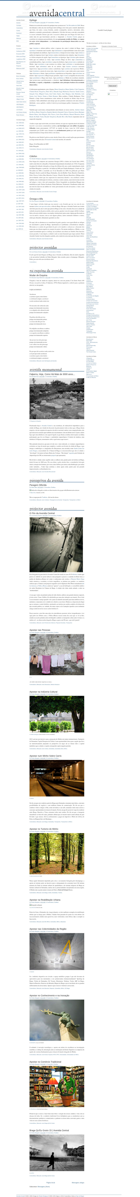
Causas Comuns (90, 72)
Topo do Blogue (80, 1196)
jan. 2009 (18, 153)
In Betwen (89, 273)
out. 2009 (18, 128)
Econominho (89, 86)
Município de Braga (91, 121)
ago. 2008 (19, 167)
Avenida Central (72, 37)
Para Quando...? (90, 134)
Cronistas (18, 25)
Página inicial (50, 1183)
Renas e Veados (90, 324)
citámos (81, 53)
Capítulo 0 (89, 367)
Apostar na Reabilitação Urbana (45, 900)
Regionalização (90, 323)
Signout (88, 348)
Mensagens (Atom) (44, 1186)
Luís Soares (19, 109)
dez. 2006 (19, 223)
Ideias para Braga (20, 56)
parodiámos (36, 78)
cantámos (67, 69)
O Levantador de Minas (92, 376)
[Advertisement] (93, 186)
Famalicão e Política (91, 89)
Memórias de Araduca (91, 117)
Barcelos (47, 988)
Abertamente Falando (91, 51)
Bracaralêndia (89, 61)
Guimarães (51, 748)
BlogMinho (89, 59)
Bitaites (88, 227)
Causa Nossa (89, 232)
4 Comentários (51, 158)
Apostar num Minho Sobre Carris (45, 756)
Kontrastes (89, 283)
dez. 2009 (19, 122)
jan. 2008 (18, 187)
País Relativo (89, 307)
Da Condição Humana (92, 81)
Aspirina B (89, 225)
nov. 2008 (18, 159)
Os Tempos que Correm (92, 304)
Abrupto (88, 214)
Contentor (88, 78)
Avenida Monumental (50, 471)
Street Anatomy (90, 350)
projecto (53, 455)
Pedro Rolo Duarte (91, 308)
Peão (87, 312)
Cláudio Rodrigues (34, 734)
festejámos (81, 55)
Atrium (88, 56)
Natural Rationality (91, 345)
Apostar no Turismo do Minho (44, 829)
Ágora (87, 169)
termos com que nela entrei (42, 206)
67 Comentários (50, 22)
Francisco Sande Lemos (77, 92)
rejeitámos (33, 50)
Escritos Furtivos (90, 259)
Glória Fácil (89, 265)
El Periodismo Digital (91, 371)
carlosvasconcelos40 (35, 876)
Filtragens (88, 91)
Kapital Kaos (89, 281)
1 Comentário (48, 376)
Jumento (88, 280)
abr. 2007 (18, 212)
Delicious (18, 38)
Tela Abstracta (90, 155)
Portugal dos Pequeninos (92, 316)
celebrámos (69, 64)
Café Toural (89, 69)
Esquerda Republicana (92, 260)
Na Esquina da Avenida (51, 360)
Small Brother (89, 329)
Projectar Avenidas (60, 622)
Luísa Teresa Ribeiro (62, 114)
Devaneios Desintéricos (92, 251)
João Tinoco (51, 114)
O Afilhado (89, 294)
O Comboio (89, 297)
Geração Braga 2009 (91, 99)
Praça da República (91, 318)
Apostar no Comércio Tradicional (45, 1062)
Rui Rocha (69, 117)
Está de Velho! (90, 88)
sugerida (71, 453)
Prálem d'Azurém (90, 141)
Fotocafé (88, 96)
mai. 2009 (18, 142)
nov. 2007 (18, 192)
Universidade (63, 1054)
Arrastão (88, 224)
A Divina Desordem (91, 49)
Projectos (18, 65)
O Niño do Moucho (91, 377)
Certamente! (89, 233)
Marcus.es (89, 374)
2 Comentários (49, 694)
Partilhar (57, 22)
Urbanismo (63, 921)
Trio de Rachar (90, 158)
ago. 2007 (19, 201)
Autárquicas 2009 (20, 51)
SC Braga (67, 988)
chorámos (73, 57)
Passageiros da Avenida (56, 500)
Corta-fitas (89, 240)
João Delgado (43, 114)
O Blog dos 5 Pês (90, 123)
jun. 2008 (18, 173)
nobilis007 (33, 1042)
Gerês (49, 892)
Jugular (88, 278)
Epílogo (33, 20)
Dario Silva (19, 85)
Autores (18, 22)
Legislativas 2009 (20, 59)
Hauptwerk (89, 268)
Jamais (88, 276)
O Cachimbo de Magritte (92, 296)
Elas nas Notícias (90, 254)
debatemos (36, 73)
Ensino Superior (49, 1054)
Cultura (46, 748)
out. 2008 (18, 161)
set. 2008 (18, 164)
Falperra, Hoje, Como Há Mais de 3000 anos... (52, 374)
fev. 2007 (18, 217)
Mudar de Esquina (38, 275)
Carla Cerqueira (79, 89)
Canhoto (88, 230)
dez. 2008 (19, 156)
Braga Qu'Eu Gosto (50, 1123)
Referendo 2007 (20, 68)
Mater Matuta (89, 115)
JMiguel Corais (20, 99)
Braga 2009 (89, 62)
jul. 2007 (18, 203)
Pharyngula (89, 347)
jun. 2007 (18, 206)
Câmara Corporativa (91, 243)
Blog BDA (88, 57)
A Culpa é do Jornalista (92, 48)
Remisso (88, 144)
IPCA (54, 1054)
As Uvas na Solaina (91, 363)
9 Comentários (49, 758)
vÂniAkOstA (33, 1109)
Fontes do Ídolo (90, 93)
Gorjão (88, 267)
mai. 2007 (18, 209)
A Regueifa (89, 358)
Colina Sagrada (90, 75)
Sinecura (88, 152)
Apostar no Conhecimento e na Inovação (49, 995)
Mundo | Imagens (90, 120)
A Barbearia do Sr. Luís (92, 204)
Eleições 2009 (90, 256)
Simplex (88, 328)
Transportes (66, 500)
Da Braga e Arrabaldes (92, 80)
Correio (18, 30)
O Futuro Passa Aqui (91, 125)
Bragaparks (89, 67)
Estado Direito (90, 262)
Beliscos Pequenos (91, 364)
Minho (65, 748)
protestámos (44, 69)
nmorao (32, 798)
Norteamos (89, 291)
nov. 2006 (18, 226)
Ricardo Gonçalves (50, 117)
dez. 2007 (19, 189)
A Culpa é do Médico (91, 206)
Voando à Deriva (90, 165)
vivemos (65, 75)
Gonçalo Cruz (19, 96)
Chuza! (88, 369)
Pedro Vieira (40, 117)
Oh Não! (88, 131)
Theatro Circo (89, 157)
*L (31, 677)
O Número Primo (90, 129)
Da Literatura (89, 246)
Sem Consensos (90, 150)
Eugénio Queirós (52, 112)
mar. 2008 (18, 181)
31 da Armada (90, 203)
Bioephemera (89, 339)
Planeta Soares (90, 137)
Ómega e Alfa (36, 199)
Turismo (60, 892)
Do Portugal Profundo (91, 252)
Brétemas (88, 366)
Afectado (88, 217)
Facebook (18, 33)
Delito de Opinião (90, 249)
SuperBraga (89, 153)
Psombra (88, 142)
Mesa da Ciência (90, 118)
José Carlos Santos (21, 101)
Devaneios (47, 684)
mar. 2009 (18, 147)
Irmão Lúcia (89, 275)
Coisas (88, 74)
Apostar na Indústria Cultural (43, 692)
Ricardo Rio (60, 117)
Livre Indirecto (90, 284)
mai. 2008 (18, 175)
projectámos (61, 71)
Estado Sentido (90, 264)
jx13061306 (33, 907)
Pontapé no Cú (90, 313)
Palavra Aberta (90, 305)
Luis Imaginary (90, 107)
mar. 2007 (18, 215)
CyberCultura (89, 241)
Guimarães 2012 (59, 748)
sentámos (58, 60)
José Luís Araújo (90, 104)
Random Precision (91, 321)
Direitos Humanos (55, 684)
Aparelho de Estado (91, 220)
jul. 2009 (18, 136)
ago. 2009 (19, 134)
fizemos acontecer (71, 66)
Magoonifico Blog (90, 109)
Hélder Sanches (90, 272)
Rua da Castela (90, 145)
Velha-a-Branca (42, 586)
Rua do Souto (90, 147)
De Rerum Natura (90, 248)
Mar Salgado (89, 286)
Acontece (18, 48)
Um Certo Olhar (90, 160)
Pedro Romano (20, 115)
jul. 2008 (18, 170)
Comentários (19, 28)
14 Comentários (52, 515)
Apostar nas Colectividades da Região (48, 929)
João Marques (20, 104)
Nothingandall (89, 292)
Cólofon (33, 156)
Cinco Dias (89, 235)
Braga (46, 821)
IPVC (58, 1054)
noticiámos (79, 73)
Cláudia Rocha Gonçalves (37, 92)
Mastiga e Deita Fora (91, 113)
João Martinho (20, 107)
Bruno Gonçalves (20, 76)
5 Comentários (49, 831)
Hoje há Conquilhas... (91, 270)
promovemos (72, 62)
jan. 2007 (18, 220)
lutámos (51, 55)
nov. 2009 (18, 125)
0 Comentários (48, 201)
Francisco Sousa (73, 112)
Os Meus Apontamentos (92, 302)
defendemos (58, 50)
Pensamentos (89, 310)
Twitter (18, 35)
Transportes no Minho (74, 500)
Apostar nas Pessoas (40, 630)
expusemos (41, 75)
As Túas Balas (90, 361)
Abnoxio (88, 53)
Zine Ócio (88, 166)
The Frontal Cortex (91, 351)
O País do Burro (90, 299)
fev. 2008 (18, 184)
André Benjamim (90, 219)
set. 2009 (18, 131)
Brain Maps (89, 340)
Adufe (87, 216)
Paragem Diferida (38, 485)
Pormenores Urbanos (50, 622)
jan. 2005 (18, 229)
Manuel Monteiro (74, 114)
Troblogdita (89, 331)
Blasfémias (89, 228)
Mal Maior (88, 110)
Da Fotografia (89, 83)
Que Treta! (89, 320)
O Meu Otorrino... (90, 128)
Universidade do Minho (73, 1054)
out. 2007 (18, 195)
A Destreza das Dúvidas (92, 208)
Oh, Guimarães (90, 133)
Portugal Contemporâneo (92, 315)
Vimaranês (89, 163)
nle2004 (32, 1173)
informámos (43, 66)
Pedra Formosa (90, 136)
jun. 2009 (18, 139)
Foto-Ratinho (89, 94)
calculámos (48, 62)
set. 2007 (18, 198)
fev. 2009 (18, 150)
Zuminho (88, 168)
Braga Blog (89, 65)
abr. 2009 (18, 145)
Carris (87, 70)
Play (87, 139)
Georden (88, 97)
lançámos (36, 48)
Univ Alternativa (90, 161)
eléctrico (75, 574)
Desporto (52, 988)
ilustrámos (36, 71)
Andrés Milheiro (90, 359)
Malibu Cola (89, 112)
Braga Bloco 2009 (91, 64)
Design (55, 191)
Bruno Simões (20, 78)
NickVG (32, 971)
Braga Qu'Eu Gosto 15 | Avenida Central (49, 1130)
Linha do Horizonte (91, 105)
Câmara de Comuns (91, 244)
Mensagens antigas (78, 1183)
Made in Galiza (90, 372)
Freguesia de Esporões (36, 421)
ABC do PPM (89, 212)
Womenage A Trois (91, 332)
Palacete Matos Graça (77, 579)
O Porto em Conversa (91, 300)
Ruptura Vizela (90, 149)
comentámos (79, 60)
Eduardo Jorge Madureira (61, 92)
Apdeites (88, 222)
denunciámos (55, 53)
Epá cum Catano (90, 257)
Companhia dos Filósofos (92, 77)
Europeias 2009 (20, 53)
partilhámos (51, 73)
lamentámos (55, 57)
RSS (17, 41)
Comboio (44, 497)
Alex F (88, 54)
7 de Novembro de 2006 (73, 25)
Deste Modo (89, 85)
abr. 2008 (18, 178)
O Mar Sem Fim (90, 126)
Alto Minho (47, 921)
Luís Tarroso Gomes (21, 112)
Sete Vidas (89, 326)
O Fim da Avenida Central (42, 513)
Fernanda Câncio (63, 112)
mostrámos (41, 64)
